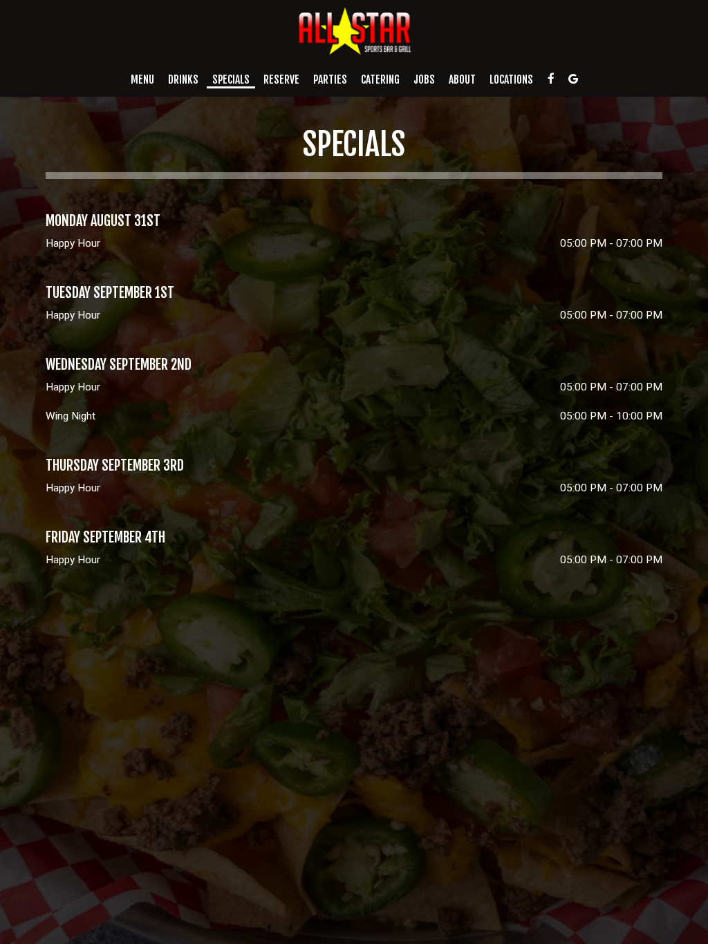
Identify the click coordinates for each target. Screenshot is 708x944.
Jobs (424, 79)
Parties (330, 79)
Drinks (183, 79)
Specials (231, 79)
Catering (380, 79)
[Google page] (573, 79)
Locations (511, 79)
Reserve (281, 79)
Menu (142, 79)
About (462, 79)
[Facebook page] (551, 79)
